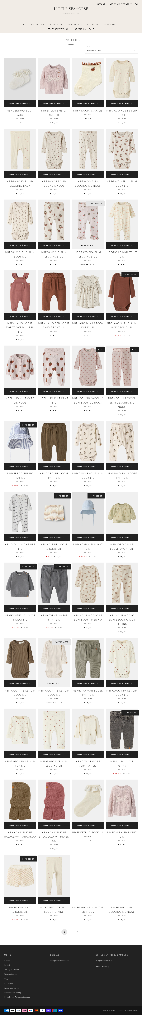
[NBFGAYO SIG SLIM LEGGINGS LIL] (54, 221)
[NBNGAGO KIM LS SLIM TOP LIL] (20, 730)
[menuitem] (25, 24)
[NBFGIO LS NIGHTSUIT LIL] (122, 221)
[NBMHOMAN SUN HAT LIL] (88, 513)
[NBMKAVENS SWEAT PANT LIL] (54, 584)
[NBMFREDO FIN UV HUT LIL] (20, 442)
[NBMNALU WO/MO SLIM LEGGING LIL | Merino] (122, 584)
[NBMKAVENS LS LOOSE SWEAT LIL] (20, 584)
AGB (6, 979)
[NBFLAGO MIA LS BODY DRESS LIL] (88, 291)
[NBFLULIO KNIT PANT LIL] (54, 367)
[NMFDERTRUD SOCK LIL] (88, 801)
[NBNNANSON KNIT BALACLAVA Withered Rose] (54, 801)
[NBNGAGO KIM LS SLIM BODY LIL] (122, 659)
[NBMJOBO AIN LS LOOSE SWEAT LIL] (122, 513)
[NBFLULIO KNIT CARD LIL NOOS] (20, 367)
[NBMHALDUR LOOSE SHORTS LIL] (54, 513)
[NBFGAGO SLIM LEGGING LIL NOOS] (88, 150)
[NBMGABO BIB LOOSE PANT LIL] (54, 442)
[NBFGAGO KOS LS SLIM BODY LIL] (122, 79)
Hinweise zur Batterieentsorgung (17, 997)
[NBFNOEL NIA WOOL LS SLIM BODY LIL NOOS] (88, 367)
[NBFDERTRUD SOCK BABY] (20, 79)
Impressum (8, 983)
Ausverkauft (88, 245)
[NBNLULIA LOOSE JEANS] (122, 730)
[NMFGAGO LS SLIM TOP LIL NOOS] (88, 873)
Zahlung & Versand (11, 970)
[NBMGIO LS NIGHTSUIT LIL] (20, 513)
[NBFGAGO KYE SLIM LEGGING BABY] (20, 150)
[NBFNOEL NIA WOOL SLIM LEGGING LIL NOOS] (122, 367)
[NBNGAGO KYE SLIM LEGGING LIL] (54, 730)
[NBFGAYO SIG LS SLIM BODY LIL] (20, 221)
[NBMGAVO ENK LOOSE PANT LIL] (122, 442)
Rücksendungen (10, 974)
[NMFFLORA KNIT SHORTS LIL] (20, 876)
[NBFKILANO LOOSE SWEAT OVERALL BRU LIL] (20, 291)
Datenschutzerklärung (12, 992)
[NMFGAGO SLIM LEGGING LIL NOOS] (122, 873)
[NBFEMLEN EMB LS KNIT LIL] (54, 79)
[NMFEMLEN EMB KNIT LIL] (122, 801)
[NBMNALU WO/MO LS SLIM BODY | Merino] (88, 584)
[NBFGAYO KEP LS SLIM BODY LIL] (122, 150)
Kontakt (7, 965)
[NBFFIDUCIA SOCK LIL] (88, 79)
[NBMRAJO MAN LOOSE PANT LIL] (88, 659)
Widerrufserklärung (11, 988)
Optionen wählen (18, 103)
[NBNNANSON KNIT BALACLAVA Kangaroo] (20, 801)
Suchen (7, 960)
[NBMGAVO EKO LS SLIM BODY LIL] (88, 442)
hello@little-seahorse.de (59, 960)
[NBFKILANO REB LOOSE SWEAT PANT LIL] (54, 291)
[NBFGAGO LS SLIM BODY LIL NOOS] (54, 150)
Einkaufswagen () (121, 4)
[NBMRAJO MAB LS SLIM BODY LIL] (20, 659)
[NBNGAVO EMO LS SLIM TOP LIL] (88, 730)
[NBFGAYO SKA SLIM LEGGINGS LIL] (88, 221)
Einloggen (100, 4)
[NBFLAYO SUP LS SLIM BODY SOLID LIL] (122, 291)
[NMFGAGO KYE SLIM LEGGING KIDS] (54, 876)
